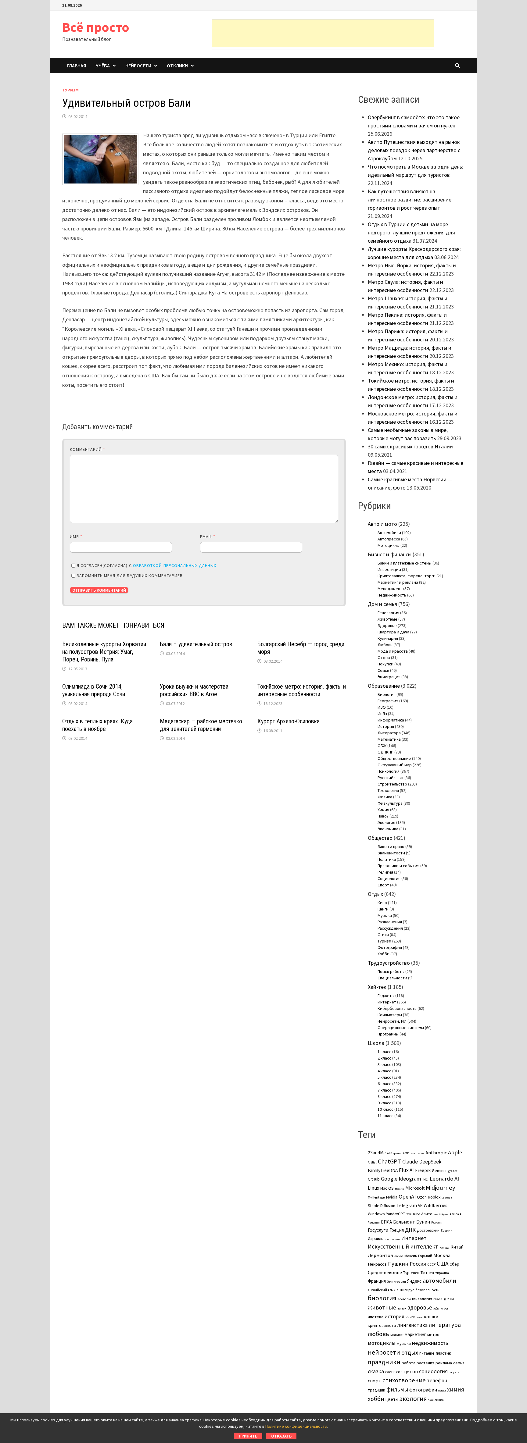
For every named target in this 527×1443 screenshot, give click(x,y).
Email (208, 536)
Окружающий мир (395, 765)
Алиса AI (456, 1214)
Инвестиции (389, 569)
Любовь (385, 644)
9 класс (384, 1103)
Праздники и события (398, 865)
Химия (383, 809)
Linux (373, 1188)
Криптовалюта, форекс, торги (407, 576)
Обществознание (394, 758)
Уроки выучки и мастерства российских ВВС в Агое (194, 690)
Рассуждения (390, 928)
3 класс (384, 1064)
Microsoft (415, 1188)
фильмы (397, 1389)
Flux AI (406, 1170)
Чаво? (383, 816)
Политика (387, 859)
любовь (378, 1334)
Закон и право (391, 846)
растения (425, 1363)
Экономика (388, 829)
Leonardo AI (444, 1178)
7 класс (384, 1090)
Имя (76, 536)
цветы (391, 1399)
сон (414, 1371)
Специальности (392, 978)
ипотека (375, 1317)
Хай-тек (377, 986)
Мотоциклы (389, 545)
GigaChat (451, 1171)
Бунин (423, 1222)
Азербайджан (441, 1214)
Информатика (391, 720)
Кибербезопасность (397, 1008)
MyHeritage (376, 1197)
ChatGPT (389, 1161)
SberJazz (447, 1197)
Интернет (387, 1002)
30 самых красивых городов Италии (410, 446)
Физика (385, 797)
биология (382, 1298)
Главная (76, 65)
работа (408, 1363)
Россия (418, 1263)
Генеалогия (388, 612)
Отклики (177, 65)
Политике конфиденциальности (296, 1426)
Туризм (70, 90)
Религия (385, 872)
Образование (384, 685)
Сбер (454, 1264)
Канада (444, 1247)
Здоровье (387, 625)
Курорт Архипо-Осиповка (288, 721)
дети (449, 1299)
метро (433, 1334)
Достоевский (428, 1230)
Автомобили (389, 532)
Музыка (385, 915)
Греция (396, 1230)
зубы (436, 1308)
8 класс (384, 1096)
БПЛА (386, 1222)
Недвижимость (392, 595)
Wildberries (435, 1205)
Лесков (398, 1256)
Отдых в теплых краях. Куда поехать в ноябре (97, 725)
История (386, 726)
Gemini (438, 1170)
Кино (382, 902)
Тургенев (411, 1272)
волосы (404, 1299)
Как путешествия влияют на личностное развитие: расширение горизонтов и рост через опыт (409, 199)
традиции (376, 1390)
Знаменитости (391, 853)
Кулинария (388, 638)
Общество (380, 837)
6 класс (384, 1083)
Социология (389, 878)
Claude (410, 1161)
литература (445, 1324)
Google (389, 1178)
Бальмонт (404, 1222)
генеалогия (422, 1299)
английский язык (381, 1290)
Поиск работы (391, 971)
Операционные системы (401, 1027)
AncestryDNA (417, 1153)
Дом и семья (382, 603)
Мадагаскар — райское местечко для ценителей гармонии (201, 725)
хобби (376, 1398)
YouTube (413, 1214)
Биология (387, 694)
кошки (431, 1316)
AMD (406, 1153)
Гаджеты (386, 995)
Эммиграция (389, 676)
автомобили (439, 1280)
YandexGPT (395, 1214)
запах (401, 1308)
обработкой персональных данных (174, 565)
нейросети (384, 1352)
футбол (442, 1390)
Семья (383, 670)
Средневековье (385, 1272)
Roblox (434, 1197)
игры (444, 1308)
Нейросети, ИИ (392, 1021)
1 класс (384, 1051)
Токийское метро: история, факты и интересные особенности (301, 690)
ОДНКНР (385, 752)
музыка (404, 1343)
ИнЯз (382, 713)
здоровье (419, 1307)
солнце (402, 1371)
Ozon (422, 1197)
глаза (438, 1299)
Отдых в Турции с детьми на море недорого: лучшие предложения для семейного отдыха (411, 232)
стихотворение (404, 1380)
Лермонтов (380, 1255)
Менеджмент (390, 588)
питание (427, 1353)
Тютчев (427, 1272)
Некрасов (377, 1264)
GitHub (374, 1179)
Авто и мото (382, 523)
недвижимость (430, 1342)
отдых (409, 1352)
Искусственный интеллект (403, 1246)
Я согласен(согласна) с (146, 565)
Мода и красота (393, 651)
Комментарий (87, 449)
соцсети (454, 1372)
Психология (389, 771)
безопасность (427, 1290)
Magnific (399, 1188)
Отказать (281, 1436)
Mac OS (387, 1188)
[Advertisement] (323, 33)
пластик (443, 1353)
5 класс (384, 1077)
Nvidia (391, 1197)
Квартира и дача (393, 632)
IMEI (425, 1179)
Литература (389, 733)
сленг (390, 1371)
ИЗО (382, 707)
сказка (376, 1371)
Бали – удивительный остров (196, 644)
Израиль (375, 1238)
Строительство (392, 784)
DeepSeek (430, 1161)
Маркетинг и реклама (398, 582)
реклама (444, 1363)
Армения (374, 1222)
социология (433, 1371)
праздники (384, 1362)
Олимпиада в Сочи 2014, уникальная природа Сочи (93, 690)
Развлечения (390, 922)
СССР (431, 1264)
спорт (374, 1380)
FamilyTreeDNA (383, 1170)
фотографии (423, 1390)
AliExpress (394, 1153)
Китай (457, 1247)
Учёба (103, 65)
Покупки (385, 664)
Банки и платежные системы (405, 563)
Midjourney (440, 1188)
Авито (426, 1214)
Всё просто (95, 27)
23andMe (377, 1153)
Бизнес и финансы (389, 554)
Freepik (423, 1170)
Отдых (384, 657)
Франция (377, 1281)
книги (410, 1317)
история (394, 1316)
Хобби (383, 954)
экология (413, 1399)
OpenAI (407, 1196)
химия (455, 1389)
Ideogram (410, 1178)
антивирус (405, 1290)
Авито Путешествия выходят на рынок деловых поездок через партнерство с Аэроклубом (414, 150)
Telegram (406, 1205)
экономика (436, 1400)
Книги (383, 909)
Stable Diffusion (381, 1205)
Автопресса (389, 539)
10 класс (385, 1109)
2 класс (384, 1058)
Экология (386, 822)
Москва (441, 1255)
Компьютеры (390, 1014)
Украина (442, 1273)
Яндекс (414, 1281)
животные (382, 1307)
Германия (437, 1222)
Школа (376, 1042)
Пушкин (398, 1263)
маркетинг (415, 1334)
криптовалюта (382, 1325)
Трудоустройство (389, 962)
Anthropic (436, 1152)
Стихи (383, 934)
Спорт (383, 885)
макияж (396, 1334)
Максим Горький (418, 1255)
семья (458, 1363)
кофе (419, 1317)
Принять (248, 1436)
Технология (388, 790)
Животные (387, 619)
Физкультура (390, 803)
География (388, 701)
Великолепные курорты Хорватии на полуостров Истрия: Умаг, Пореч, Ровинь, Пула (104, 651)
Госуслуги (378, 1230)
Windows (376, 1214)
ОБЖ (382, 745)
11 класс (385, 1115)
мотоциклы (382, 1343)
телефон (437, 1380)
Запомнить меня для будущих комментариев (130, 575)
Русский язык (390, 777)
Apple (455, 1152)
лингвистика (412, 1325)
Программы (388, 1034)
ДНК (410, 1229)
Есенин (447, 1230)
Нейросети (138, 65)
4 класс (384, 1071)
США (442, 1263)
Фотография (390, 947)
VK (420, 1205)
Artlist (372, 1162)
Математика (389, 739)
